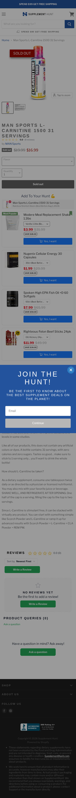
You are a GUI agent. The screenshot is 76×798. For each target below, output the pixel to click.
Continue (38, 423)
